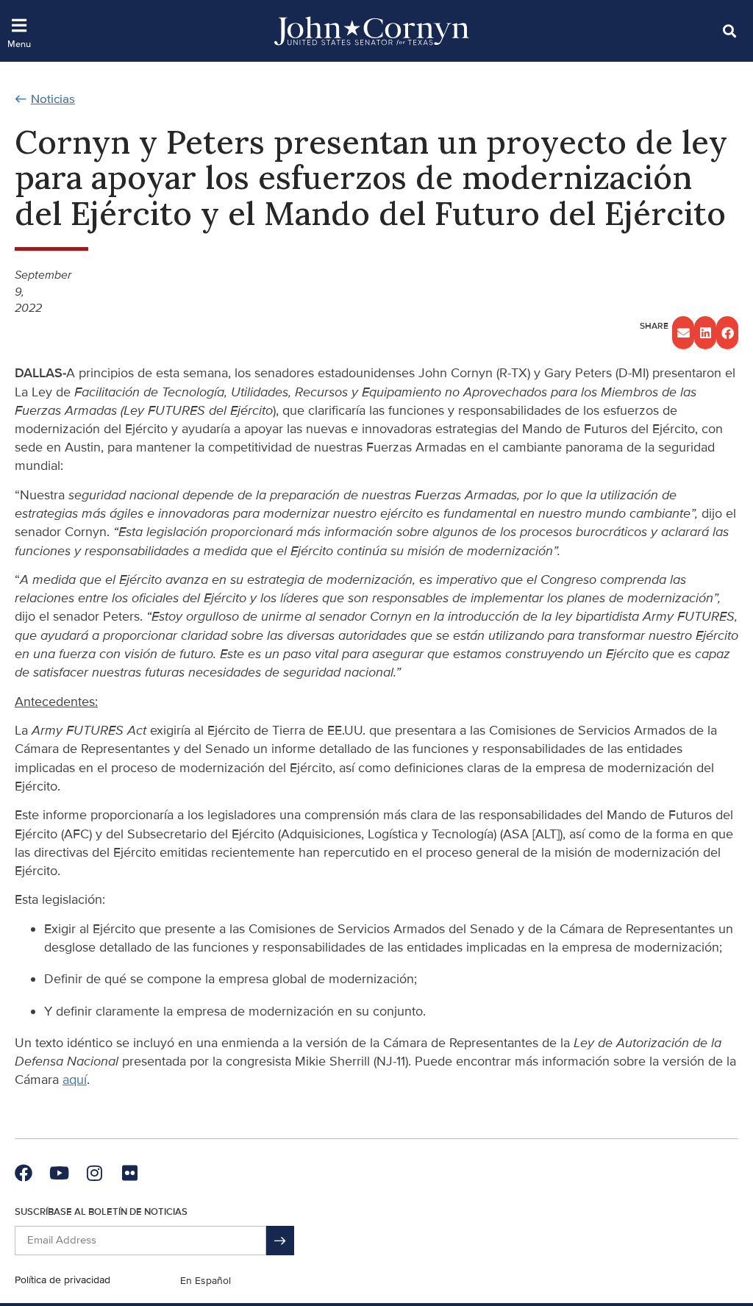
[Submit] (280, 1240)
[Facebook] (23, 1173)
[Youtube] (58, 1173)
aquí (75, 1079)
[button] (729, 30)
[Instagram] (94, 1173)
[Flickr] (129, 1173)
